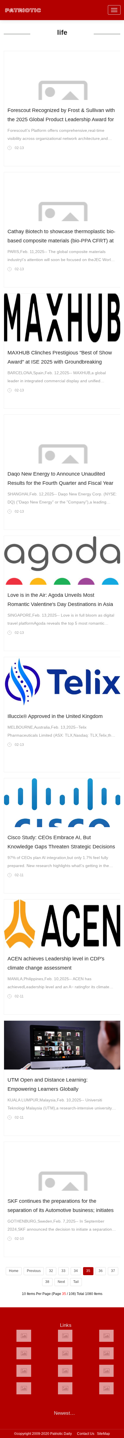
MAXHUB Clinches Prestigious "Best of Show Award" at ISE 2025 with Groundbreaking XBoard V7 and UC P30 (59, 362)
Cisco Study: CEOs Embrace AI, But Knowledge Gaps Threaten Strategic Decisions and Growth (61, 847)
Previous (34, 1271)
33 (63, 1271)
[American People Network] (23, 1353)
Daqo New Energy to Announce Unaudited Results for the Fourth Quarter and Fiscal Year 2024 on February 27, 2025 (60, 483)
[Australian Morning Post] (65, 1336)
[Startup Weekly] (65, 1371)
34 (76, 1271)
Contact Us (85, 1434)
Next (61, 1282)
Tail (76, 1282)
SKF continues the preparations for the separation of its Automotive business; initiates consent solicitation (60, 1210)
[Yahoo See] (65, 1388)
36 (101, 1271)
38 (47, 1282)
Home (13, 1271)
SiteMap (103, 1434)
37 (113, 1271)
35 (88, 1271)
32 (51, 1271)
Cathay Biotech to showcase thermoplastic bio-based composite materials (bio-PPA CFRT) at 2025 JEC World (61, 241)
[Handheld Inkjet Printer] (23, 1336)
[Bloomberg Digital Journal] (23, 1388)
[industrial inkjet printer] (106, 1388)
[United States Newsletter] (65, 1353)
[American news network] (23, 1371)
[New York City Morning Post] (106, 1371)
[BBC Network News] (106, 1353)
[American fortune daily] (106, 1336)
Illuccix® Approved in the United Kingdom (55, 716)
